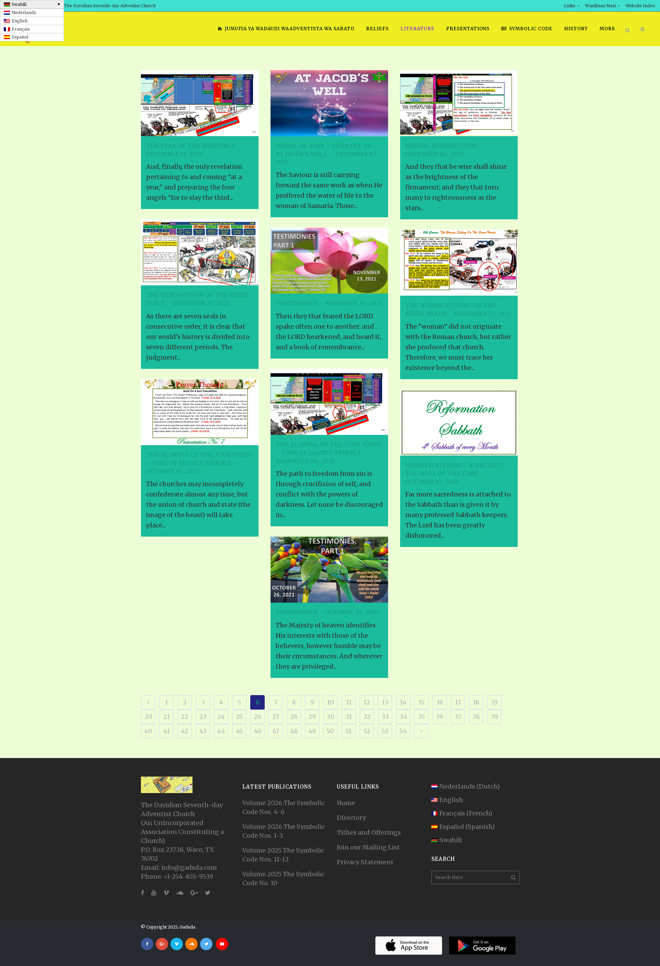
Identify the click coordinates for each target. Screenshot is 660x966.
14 (403, 702)
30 (330, 717)
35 (421, 717)
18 (476, 702)
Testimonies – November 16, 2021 (329, 303)
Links (569, 5)
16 (440, 702)
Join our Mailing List (368, 847)
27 (275, 717)
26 (257, 717)
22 (184, 717)
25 (239, 717)
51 (348, 731)
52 (366, 731)
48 (294, 731)
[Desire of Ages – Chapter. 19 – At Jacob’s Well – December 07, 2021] (329, 103)
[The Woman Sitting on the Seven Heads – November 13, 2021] (459, 263)
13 (385, 702)
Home (346, 803)
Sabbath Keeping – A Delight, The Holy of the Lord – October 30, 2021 (455, 473)
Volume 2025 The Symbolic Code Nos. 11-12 (283, 854)
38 (476, 717)
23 (203, 717)
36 (439, 717)
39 (494, 717)
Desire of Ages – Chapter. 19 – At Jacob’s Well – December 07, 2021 (327, 154)
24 (221, 717)
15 (421, 702)
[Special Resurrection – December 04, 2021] (459, 103)
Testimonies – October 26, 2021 (327, 612)
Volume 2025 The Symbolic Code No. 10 (283, 878)
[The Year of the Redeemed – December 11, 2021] (199, 103)
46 (258, 731)
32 (367, 717)
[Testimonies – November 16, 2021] (329, 261)
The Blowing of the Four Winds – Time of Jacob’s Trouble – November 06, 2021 (329, 452)
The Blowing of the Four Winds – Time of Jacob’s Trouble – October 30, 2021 (199, 463)
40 (148, 731)
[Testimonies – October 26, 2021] (329, 570)
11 (349, 702)
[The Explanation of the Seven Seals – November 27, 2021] (199, 252)
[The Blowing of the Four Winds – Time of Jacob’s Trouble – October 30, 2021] (199, 412)
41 (166, 731)
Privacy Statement (365, 862)
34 (403, 717)
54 (403, 731)
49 (312, 731)
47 (275, 731)
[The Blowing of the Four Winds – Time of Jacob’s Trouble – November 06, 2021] (329, 402)
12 (366, 702)
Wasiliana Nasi (600, 5)
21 (166, 717)
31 (348, 717)
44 (221, 731)
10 (330, 702)
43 (203, 731)
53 (385, 731)
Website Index (640, 5)
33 (385, 717)
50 (330, 731)
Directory (351, 818)
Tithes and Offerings (369, 832)
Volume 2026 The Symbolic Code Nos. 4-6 (283, 807)
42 (184, 731)
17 (458, 702)
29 (312, 717)
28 (294, 717)
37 (457, 717)
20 (148, 717)
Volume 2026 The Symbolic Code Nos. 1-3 (283, 831)
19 (494, 702)
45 (239, 731)
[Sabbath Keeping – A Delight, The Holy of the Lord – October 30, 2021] (459, 422)
